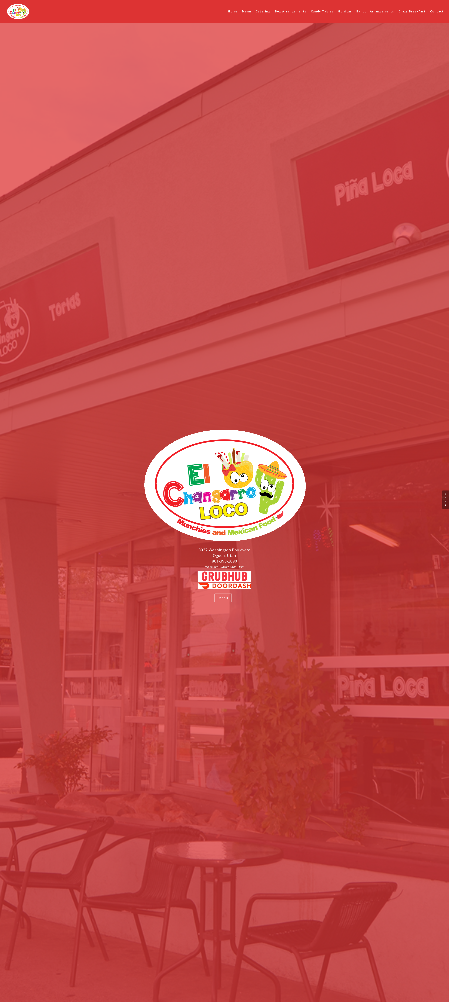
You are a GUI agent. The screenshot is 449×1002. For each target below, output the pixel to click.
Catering (263, 11)
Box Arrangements (290, 11)
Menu (246, 11)
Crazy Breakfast (412, 11)
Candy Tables (322, 11)
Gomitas (345, 11)
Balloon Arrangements (375, 11)
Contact (437, 11)
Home (232, 11)
